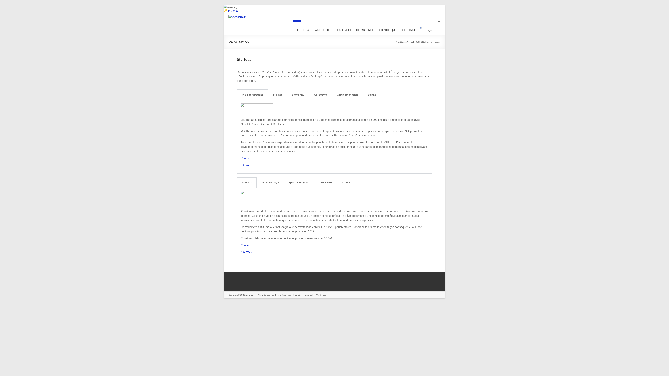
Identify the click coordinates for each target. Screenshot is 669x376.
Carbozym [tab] (320, 94)
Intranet (233, 10)
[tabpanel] (334, 137)
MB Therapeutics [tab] (252, 94)
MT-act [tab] (277, 94)
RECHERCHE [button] (344, 30)
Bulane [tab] (372, 94)
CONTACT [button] (408, 30)
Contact (245, 158)
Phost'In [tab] (247, 182)
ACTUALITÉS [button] (323, 30)
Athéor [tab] (346, 182)
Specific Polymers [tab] (300, 182)
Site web (246, 165)
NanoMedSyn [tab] (270, 182)
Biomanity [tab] (298, 94)
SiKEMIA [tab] (326, 182)
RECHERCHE (422, 42)
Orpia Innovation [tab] (347, 94)
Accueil (410, 42)
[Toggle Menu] (297, 21)
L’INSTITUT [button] (304, 30)
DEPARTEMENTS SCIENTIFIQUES (377, 30)
